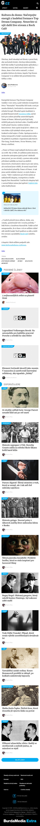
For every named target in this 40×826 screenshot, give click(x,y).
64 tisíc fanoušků (22, 796)
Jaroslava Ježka (25, 114)
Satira (15, 8)
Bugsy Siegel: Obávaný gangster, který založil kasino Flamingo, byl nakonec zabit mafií (19, 598)
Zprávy (4, 8)
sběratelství (28, 814)
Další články (20, 760)
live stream (21, 259)
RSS (22, 779)
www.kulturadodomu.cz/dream (13, 245)
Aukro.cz (11, 814)
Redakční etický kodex (10, 783)
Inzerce (6, 789)
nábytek (28, 812)
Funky (21, 261)
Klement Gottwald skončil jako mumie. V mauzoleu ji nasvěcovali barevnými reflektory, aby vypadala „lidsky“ (20, 371)
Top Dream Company (8, 261)
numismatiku (20, 816)
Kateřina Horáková (11, 377)
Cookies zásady (25, 789)
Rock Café (24, 234)
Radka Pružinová (10, 302)
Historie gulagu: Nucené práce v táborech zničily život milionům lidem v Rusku (20, 523)
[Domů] (5, 3)
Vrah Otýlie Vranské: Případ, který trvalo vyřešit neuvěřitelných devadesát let (20, 635)
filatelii (34, 814)
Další (36, 7)
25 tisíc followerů (22, 801)
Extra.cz (16, 812)
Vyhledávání (38, 3)
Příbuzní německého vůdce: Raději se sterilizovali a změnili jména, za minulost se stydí (19, 746)
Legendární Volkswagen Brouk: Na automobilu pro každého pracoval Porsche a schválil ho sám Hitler (18, 333)
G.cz (11, 810)
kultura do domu (8, 259)
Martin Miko (9, 340)
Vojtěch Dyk (32, 183)
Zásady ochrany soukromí (11, 775)
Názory (25, 8)
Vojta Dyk (29, 261)
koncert (5, 263)
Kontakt (6, 779)
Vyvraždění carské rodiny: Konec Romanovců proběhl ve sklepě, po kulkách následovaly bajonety (18, 673)
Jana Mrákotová (12, 84)
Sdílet (3, 92)
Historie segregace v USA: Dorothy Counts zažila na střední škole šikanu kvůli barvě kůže (19, 447)
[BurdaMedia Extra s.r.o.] (20, 820)
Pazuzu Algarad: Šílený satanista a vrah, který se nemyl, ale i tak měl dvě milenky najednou (20, 485)
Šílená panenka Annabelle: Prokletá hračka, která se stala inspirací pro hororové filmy (18, 560)
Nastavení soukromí (27, 775)
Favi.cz (23, 812)
